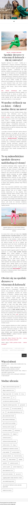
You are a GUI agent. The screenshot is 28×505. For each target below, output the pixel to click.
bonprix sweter (6, 397)
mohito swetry (6, 445)
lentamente (17, 430)
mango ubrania (6, 434)
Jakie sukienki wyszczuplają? (9, 423)
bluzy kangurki (16, 268)
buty (17, 314)
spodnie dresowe (12, 138)
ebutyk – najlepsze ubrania (14, 8)
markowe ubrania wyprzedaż (9, 441)
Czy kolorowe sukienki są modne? (10, 401)
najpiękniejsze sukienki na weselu (10, 448)
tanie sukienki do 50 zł (8, 470)
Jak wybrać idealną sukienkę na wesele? (10, 369)
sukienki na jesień (14, 463)
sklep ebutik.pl (5, 350)
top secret (18, 474)
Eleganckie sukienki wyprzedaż (10, 405)
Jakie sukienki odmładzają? (9, 419)
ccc (13, 397)
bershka (16, 394)
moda (2, 117)
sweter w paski (6, 466)
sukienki (20, 459)
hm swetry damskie (16, 408)
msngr (14, 445)
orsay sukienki (6, 452)
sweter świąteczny (17, 466)
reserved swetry (18, 455)
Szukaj (24, 355)
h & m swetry (6, 408)
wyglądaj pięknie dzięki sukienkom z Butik (12, 477)
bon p (22, 394)
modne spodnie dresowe (19, 348)
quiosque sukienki (7, 455)
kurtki (14, 240)
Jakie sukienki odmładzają (9, 90)
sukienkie (5, 463)
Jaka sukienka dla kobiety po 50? (15, 412)
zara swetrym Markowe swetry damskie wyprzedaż (12, 485)
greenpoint (22, 405)
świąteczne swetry (7, 490)
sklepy (9, 52)
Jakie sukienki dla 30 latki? (8, 415)
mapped (15, 434)
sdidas (4, 459)
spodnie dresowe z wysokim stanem (17, 350)
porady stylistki (16, 452)
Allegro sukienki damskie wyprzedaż (11, 386)
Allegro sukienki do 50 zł (8, 390)
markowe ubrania (7, 437)
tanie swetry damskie (8, 474)
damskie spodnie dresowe (7, 348)
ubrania (8, 117)
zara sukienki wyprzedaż (8, 481)
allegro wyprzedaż (7, 394)
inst (3, 412)
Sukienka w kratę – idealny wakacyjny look (11, 367)
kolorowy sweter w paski (8, 426)
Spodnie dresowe (16, 52)
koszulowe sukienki (7, 430)
